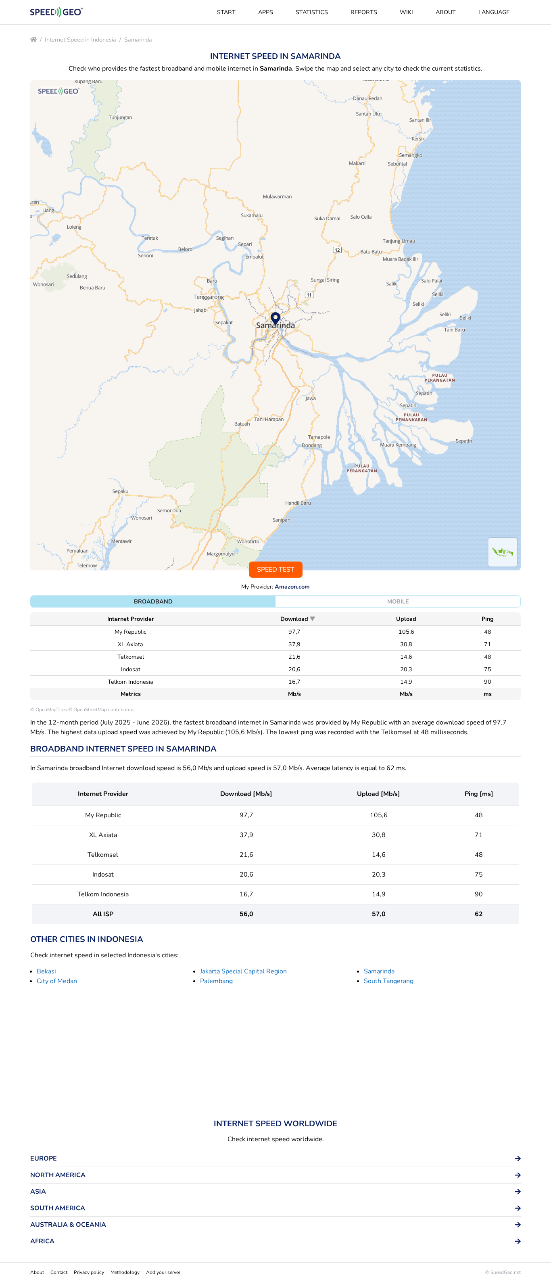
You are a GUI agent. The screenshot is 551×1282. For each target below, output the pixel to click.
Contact (58, 1272)
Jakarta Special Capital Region (243, 971)
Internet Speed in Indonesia (80, 39)
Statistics (312, 12)
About (446, 12)
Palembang (216, 981)
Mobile (398, 601)
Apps (265, 12)
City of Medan (57, 981)
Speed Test (275, 569)
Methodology (125, 1272)
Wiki (406, 12)
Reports (364, 12)
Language (493, 12)
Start (226, 12)
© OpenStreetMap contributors (101, 709)
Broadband (153, 601)
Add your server (163, 1272)
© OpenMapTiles (48, 709)
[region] (275, 325)
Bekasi (46, 971)
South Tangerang (388, 981)
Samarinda (138, 39)
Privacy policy (89, 1272)
